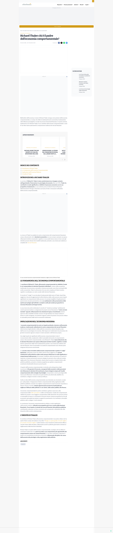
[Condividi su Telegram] (67, 43)
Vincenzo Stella (23, 42)
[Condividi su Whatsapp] (64, 43)
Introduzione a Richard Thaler (30, 168)
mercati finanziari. (32, 242)
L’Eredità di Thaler (27, 174)
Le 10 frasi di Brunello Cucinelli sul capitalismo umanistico (84, 76)
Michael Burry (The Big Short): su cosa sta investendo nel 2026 (31, 152)
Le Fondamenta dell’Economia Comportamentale (35, 170)
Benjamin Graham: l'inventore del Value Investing (83, 83)
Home (21, 30)
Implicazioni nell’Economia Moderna (31, 172)
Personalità (24, 30)
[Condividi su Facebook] (59, 43)
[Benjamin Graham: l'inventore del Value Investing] (75, 84)
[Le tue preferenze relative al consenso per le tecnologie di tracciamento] (111, 531)
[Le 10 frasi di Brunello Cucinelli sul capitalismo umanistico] (75, 77)
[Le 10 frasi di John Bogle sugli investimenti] (75, 91)
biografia (23, 444)
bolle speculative (35, 392)
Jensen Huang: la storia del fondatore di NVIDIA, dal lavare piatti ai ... (50, 152)
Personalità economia (25, 33)
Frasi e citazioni (57, 26)
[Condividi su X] (61, 43)
